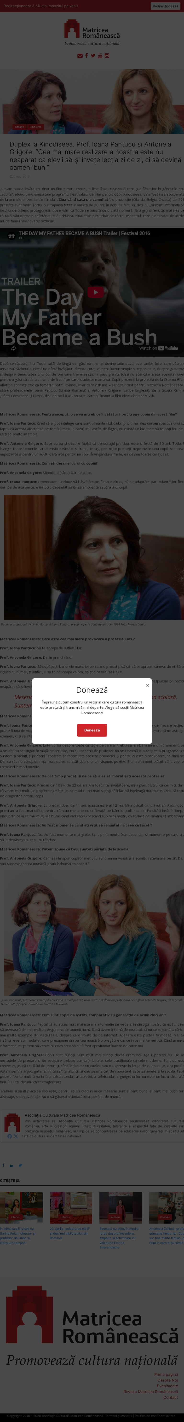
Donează (92, 730)
